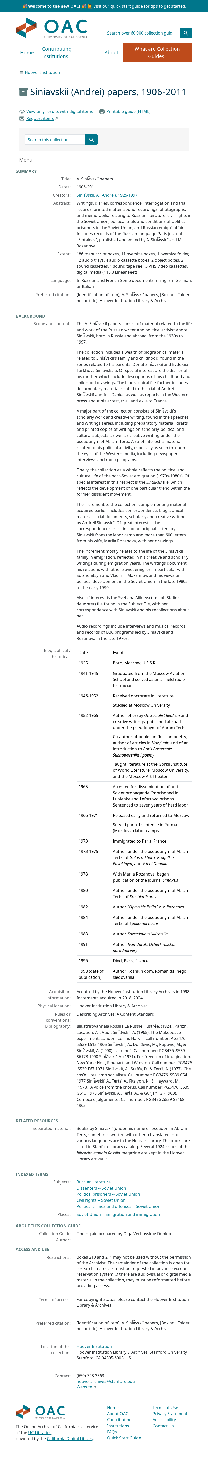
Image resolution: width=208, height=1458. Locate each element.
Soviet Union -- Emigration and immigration (118, 1214)
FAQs (112, 1432)
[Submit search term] (186, 33)
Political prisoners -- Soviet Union (108, 1194)
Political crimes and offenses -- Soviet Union (118, 1206)
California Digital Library (70, 1439)
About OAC (117, 1413)
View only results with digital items (59, 111)
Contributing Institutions (57, 53)
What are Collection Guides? (157, 53)
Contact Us (163, 1426)
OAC (52, 28)
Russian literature (94, 1182)
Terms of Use (165, 1407)
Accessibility (164, 1419)
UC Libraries (39, 1432)
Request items (40, 118)
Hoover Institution (42, 72)
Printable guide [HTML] (128, 111)
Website (84, 1387)
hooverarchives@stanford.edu (106, 1381)
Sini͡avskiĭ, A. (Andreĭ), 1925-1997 (107, 195)
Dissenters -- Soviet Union (101, 1188)
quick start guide (126, 6)
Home (27, 52)
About (111, 52)
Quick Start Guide (124, 1438)
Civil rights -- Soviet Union (101, 1200)
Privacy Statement (170, 1413)
